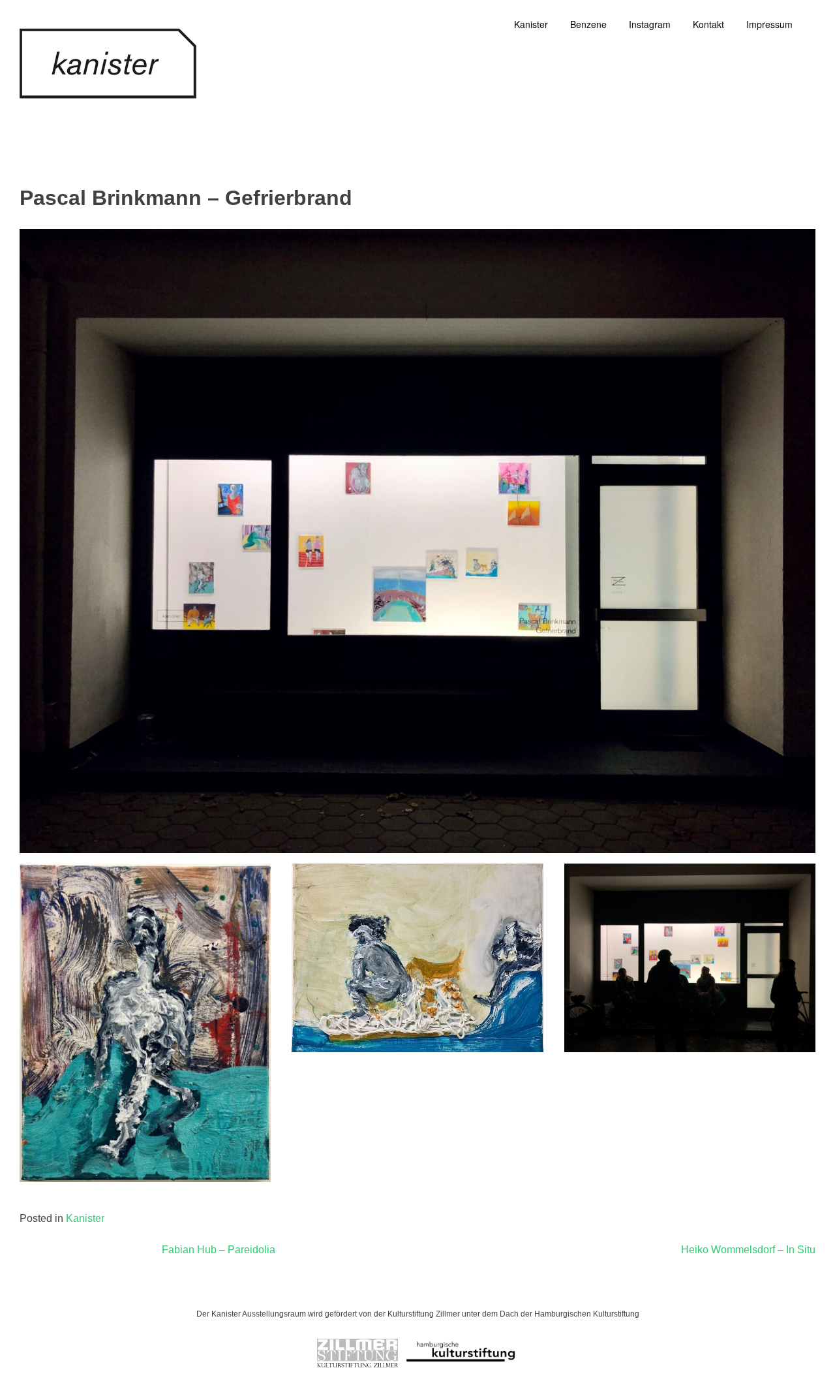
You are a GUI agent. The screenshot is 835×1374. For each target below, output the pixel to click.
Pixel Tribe (504, 1290)
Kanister (85, 1218)
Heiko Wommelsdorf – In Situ (748, 1249)
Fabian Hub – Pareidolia (218, 1249)
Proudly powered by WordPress (350, 1290)
